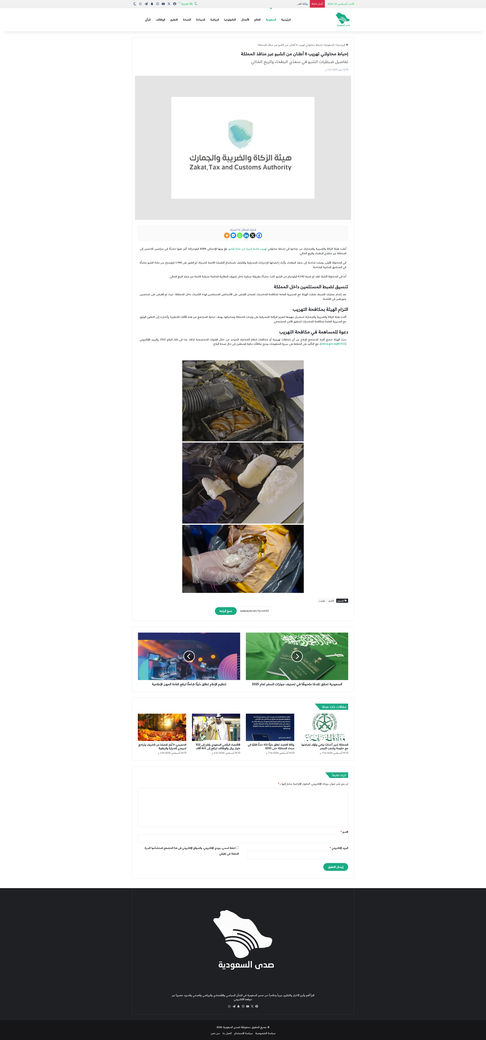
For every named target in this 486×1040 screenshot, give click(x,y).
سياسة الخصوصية (265, 1033)
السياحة (200, 19)
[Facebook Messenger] (233, 235)
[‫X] (252, 1006)
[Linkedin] (246, 235)
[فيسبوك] (256, 1006)
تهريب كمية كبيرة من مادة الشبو (247, 248)
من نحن (215, 1033)
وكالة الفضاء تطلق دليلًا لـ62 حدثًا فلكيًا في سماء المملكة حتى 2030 (271, 3)
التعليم (174, 19)
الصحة (187, 19)
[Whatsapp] (240, 235)
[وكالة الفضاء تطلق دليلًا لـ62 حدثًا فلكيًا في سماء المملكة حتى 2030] (270, 727)
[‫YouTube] (247, 1006)
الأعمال (245, 19)
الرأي (148, 19)
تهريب (322, 600)
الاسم (344, 831)
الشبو (331, 600)
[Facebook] (259, 235)
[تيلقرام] (234, 1006)
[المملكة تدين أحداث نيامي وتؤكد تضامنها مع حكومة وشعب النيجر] (324, 727)
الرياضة (214, 19)
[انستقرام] (243, 1006)
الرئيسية (286, 19)
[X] (253, 235)
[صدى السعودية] (342, 19)
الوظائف (160, 19)
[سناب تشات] (238, 1006)
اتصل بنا (227, 1033)
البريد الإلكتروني (339, 847)
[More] (227, 235)
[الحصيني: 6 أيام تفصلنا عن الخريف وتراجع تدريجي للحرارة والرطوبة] (162, 727)
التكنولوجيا (230, 19)
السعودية (271, 19)
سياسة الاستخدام (243, 1033)
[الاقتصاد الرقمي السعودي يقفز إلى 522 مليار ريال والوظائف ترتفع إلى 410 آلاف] (216, 727)
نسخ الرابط (226, 611)
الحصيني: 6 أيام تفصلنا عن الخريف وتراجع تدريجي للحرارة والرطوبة (162, 746)
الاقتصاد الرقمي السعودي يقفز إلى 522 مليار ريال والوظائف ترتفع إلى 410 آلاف (218, 746)
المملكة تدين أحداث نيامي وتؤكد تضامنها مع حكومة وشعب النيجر (324, 746)
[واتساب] (229, 1006)
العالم (257, 19)
